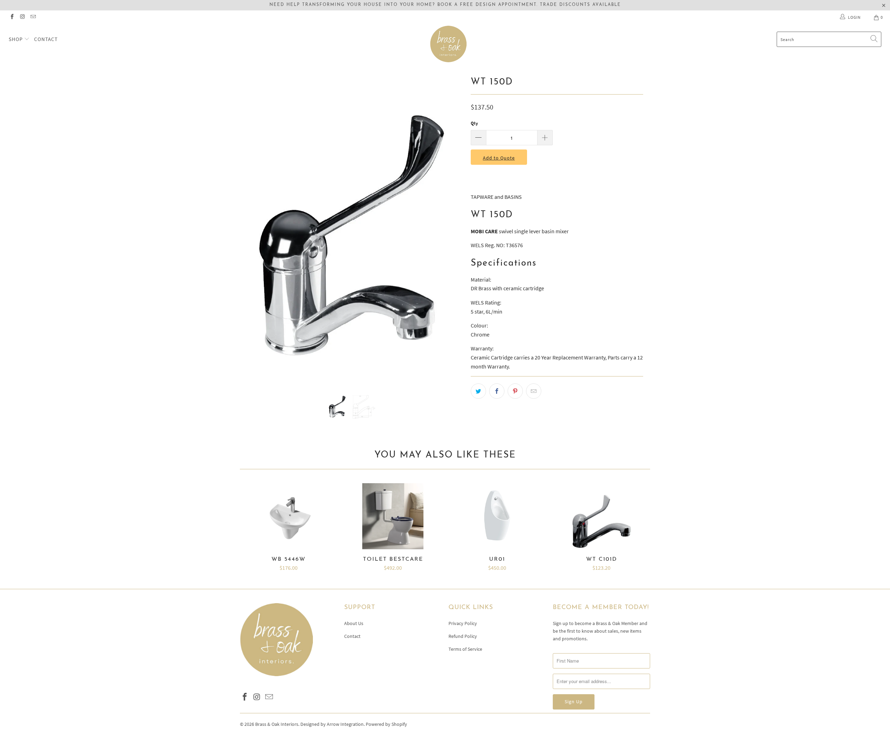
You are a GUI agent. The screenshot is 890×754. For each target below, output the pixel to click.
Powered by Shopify (386, 724)
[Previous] (252, 228)
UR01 (497, 516)
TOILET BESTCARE (393, 516)
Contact (46, 39)
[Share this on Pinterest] (515, 391)
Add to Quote (499, 158)
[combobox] (829, 39)
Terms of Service (465, 649)
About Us (353, 623)
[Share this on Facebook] (496, 391)
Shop (16, 39)
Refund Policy (462, 636)
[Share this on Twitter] (478, 391)
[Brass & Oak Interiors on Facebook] (12, 17)
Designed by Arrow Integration (332, 724)
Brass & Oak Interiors (276, 724)
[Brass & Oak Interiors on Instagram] (22, 17)
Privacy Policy (462, 623)
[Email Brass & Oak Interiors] (33, 17)
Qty (474, 123)
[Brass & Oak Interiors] (448, 44)
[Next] (451, 228)
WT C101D (601, 516)
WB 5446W (288, 516)
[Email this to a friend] (533, 391)
